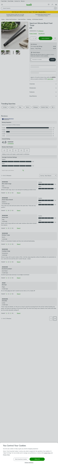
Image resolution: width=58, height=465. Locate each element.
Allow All (37, 459)
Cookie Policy (47, 453)
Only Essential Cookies (21, 459)
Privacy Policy (6, 455)
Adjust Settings (29, 462)
